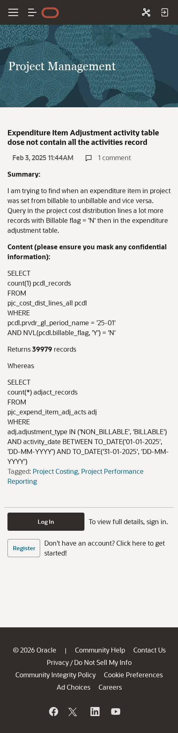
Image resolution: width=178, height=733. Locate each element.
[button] (32, 12)
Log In (46, 521)
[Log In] (164, 12)
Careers (110, 687)
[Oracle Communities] (146, 12)
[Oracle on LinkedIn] (94, 711)
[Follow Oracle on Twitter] (73, 711)
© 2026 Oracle (34, 650)
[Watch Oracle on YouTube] (115, 711)
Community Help (100, 650)
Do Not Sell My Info (103, 662)
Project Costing (55, 471)
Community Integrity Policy (55, 674)
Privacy (58, 662)
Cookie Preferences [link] (133, 674)
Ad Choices (73, 687)
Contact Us (149, 650)
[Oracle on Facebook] (53, 711)
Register (24, 548)
